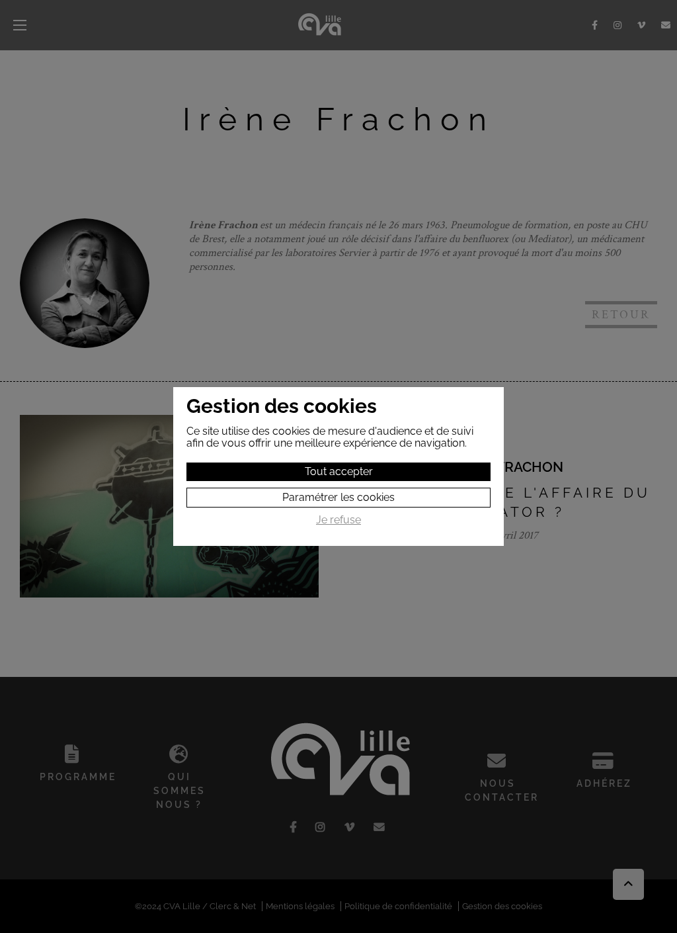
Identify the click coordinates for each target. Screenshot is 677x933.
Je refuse (338, 520)
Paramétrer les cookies (338, 497)
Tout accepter (339, 471)
